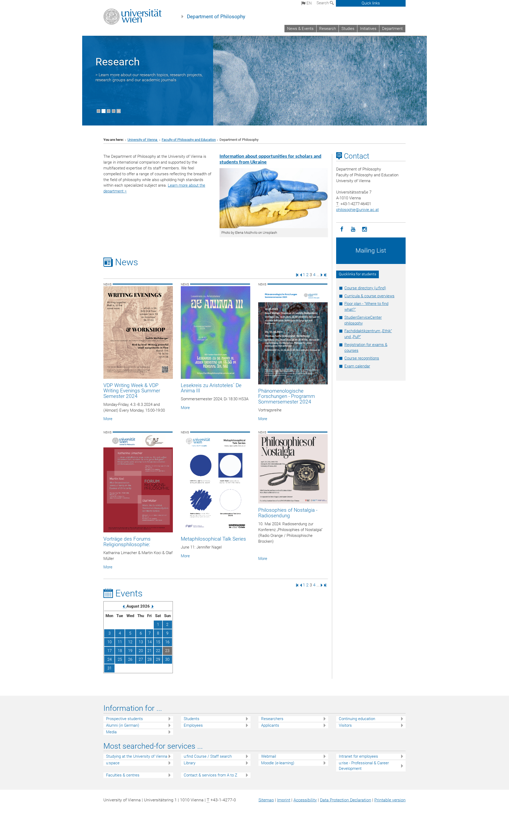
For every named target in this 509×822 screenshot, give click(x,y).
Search (323, 3)
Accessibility (305, 799)
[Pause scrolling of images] (119, 111)
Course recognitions (361, 358)
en (308, 3)
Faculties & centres (122, 775)
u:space (113, 763)
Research (327, 28)
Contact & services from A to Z (210, 775)
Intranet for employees (358, 756)
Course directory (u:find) (365, 288)
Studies (347, 28)
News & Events (300, 28)
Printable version (390, 799)
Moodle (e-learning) (277, 763)
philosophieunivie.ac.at (357, 209)
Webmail (268, 756)
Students (191, 718)
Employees (193, 725)
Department (392, 28)
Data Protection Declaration (345, 799)
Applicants (270, 725)
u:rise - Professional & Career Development (364, 766)
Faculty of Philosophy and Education (189, 140)
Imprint (283, 799)
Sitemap (266, 799)
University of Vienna (143, 140)
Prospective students (124, 718)
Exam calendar (357, 366)
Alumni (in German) (122, 725)
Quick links (371, 3)
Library (189, 763)
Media (111, 732)
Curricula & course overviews (369, 296)
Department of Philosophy (216, 17)
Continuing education (357, 718)
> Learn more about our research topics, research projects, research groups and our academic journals (149, 77)
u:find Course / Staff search (208, 756)
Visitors (345, 725)
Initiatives (368, 28)
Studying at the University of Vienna (136, 756)
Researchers (272, 718)
